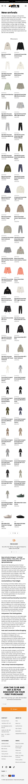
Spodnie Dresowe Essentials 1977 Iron (20, 318)
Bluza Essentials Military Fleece (6, 177)
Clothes (3, 759)
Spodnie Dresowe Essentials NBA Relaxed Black (19, 136)
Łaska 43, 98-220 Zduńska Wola (6, 731)
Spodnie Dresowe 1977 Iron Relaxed (6, 337)
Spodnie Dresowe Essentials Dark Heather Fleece (19, 239)
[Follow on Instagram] (6, 767)
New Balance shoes (6, 756)
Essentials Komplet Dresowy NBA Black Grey (20, 400)
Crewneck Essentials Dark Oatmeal (7, 238)
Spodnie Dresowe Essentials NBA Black (7, 156)
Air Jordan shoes (5, 746)
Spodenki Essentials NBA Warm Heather (20, 95)
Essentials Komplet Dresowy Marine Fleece (20, 420)
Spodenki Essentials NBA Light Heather (20, 114)
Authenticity (19, 726)
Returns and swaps (21, 762)
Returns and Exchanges (19, 747)
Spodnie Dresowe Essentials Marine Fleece (19, 178)
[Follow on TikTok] (14, 767)
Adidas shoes (5, 743)
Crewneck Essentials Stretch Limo (20, 55)
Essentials (3, 375)
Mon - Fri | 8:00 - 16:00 (5, 735)
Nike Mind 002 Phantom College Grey (6, 525)
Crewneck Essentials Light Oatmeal (20, 198)
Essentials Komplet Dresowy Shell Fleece (7, 379)
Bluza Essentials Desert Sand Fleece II (20, 218)
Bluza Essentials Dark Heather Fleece (20, 259)
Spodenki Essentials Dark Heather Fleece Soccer (7, 260)
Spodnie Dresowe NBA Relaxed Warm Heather (7, 115)
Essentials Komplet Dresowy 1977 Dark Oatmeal (7, 504)
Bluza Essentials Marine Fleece (6, 198)
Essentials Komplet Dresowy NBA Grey (20, 378)
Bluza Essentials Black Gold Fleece (6, 299)
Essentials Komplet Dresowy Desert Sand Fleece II (20, 441)
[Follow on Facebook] (2, 767)
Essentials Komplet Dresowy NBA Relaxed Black (7, 400)
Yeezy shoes (4, 754)
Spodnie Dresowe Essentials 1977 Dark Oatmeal (7, 358)
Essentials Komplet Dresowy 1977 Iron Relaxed (20, 462)
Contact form (5, 721)
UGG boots (4, 751)
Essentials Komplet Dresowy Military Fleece (7, 420)
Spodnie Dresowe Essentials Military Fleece (19, 157)
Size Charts (19, 728)
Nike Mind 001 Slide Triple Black (19, 524)
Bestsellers (18, 731)
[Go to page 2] (17, 533)
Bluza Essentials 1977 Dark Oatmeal (20, 357)
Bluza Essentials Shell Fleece (19, 74)
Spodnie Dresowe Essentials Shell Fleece (6, 75)
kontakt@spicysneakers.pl (6, 726)
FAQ (17, 721)
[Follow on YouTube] (10, 767)
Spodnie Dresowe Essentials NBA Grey (7, 135)
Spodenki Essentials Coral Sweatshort (7, 280)
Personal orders (20, 743)
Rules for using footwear (19, 756)
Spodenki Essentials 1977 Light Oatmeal (20, 299)
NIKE (15, 500)
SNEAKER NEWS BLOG (21, 733)
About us (18, 723)
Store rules (18, 753)
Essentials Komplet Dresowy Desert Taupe (7, 441)
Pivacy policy (19, 759)
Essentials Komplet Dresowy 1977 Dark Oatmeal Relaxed (20, 483)
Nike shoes (4, 748)
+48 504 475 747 (6, 723)
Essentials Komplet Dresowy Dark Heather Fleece (7, 462)
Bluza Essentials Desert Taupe (6, 217)
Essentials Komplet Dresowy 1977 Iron (7, 482)
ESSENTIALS (3, 52)
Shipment (18, 750)
